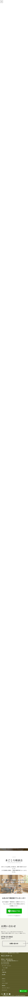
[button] (14, 943)
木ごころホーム (6, 955)
